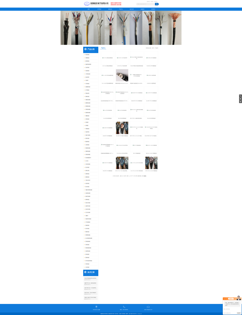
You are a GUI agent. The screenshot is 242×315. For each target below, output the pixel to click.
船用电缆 (87, 61)
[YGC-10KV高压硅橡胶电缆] (107, 75)
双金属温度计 (88, 157)
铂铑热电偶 (87, 193)
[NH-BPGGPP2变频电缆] (151, 57)
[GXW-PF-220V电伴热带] (122, 57)
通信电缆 (87, 257)
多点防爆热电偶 (88, 238)
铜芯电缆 (87, 138)
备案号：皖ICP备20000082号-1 (131, 313)
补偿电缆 (87, 83)
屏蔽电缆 (87, 115)
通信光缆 (87, 170)
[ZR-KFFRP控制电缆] (122, 110)
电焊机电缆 (87, 251)
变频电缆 (87, 57)
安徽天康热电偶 (88, 189)
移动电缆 (87, 254)
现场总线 (87, 93)
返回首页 (148, 1)
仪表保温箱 (87, 164)
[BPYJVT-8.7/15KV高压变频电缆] (122, 162)
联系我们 (155, 1)
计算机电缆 (87, 73)
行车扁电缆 (87, 222)
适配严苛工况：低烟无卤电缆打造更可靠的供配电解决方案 (91, 283)
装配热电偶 (87, 99)
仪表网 (120, 313)
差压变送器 (87, 209)
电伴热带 (87, 77)
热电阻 (86, 125)
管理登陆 (123, 313)
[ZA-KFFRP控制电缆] (107, 110)
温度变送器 (87, 206)
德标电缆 (87, 96)
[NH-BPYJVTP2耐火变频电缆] (122, 127)
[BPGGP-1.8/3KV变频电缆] (151, 145)
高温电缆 (87, 70)
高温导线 (87, 131)
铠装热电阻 (87, 154)
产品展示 (156, 48)
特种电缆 (87, 263)
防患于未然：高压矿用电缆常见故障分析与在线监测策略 (91, 292)
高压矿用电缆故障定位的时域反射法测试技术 (91, 278)
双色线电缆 (87, 241)
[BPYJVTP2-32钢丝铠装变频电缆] (136, 110)
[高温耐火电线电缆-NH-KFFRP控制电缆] (136, 75)
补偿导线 (87, 67)
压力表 (86, 160)
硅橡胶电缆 (87, 86)
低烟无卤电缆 (88, 64)
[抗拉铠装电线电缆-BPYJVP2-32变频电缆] (107, 92)
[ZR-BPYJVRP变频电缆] (107, 127)
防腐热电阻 (87, 234)
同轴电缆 (87, 128)
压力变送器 (87, 212)
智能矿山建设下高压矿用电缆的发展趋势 (91, 297)
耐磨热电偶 (87, 102)
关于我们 (99, 9)
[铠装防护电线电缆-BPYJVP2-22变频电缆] (122, 92)
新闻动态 (110, 9)
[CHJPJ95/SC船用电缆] (151, 75)
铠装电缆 (87, 244)
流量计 (86, 215)
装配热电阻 (87, 151)
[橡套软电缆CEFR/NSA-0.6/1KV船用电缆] (122, 75)
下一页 (133, 175)
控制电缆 (87, 119)
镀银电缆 (87, 177)
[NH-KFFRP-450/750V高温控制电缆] (151, 127)
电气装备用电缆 (88, 260)
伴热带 (86, 80)
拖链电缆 (87, 225)
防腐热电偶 (87, 106)
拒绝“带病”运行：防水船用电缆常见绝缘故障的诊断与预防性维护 (91, 287)
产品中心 (121, 9)
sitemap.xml (140, 313)
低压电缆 (87, 183)
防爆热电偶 (87, 112)
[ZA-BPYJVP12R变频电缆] (151, 92)
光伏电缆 (87, 267)
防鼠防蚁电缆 (88, 247)
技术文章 (132, 9)
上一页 (130, 175)
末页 (136, 175)
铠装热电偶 (87, 109)
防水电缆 (87, 186)
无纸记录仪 (87, 180)
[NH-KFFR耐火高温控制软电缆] (136, 57)
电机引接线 (87, 135)
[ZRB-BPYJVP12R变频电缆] (136, 92)
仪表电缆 (87, 144)
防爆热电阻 (87, 148)
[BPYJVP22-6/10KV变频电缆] (151, 162)
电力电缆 (87, 167)
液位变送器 (87, 202)
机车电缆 (87, 228)
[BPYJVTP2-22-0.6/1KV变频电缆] (136, 127)
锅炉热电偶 (87, 196)
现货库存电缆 (88, 218)
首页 (89, 9)
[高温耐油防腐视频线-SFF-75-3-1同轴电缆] (107, 145)
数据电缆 (87, 141)
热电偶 (86, 122)
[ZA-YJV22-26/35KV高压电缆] (137, 162)
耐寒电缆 (87, 199)
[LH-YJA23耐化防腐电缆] (107, 57)
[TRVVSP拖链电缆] (137, 145)
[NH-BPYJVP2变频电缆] (107, 162)
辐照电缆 (87, 173)
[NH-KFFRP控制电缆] (151, 110)
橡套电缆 (87, 231)
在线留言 (152, 1)
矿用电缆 (87, 90)
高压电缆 (87, 54)
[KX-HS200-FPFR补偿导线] (122, 145)
